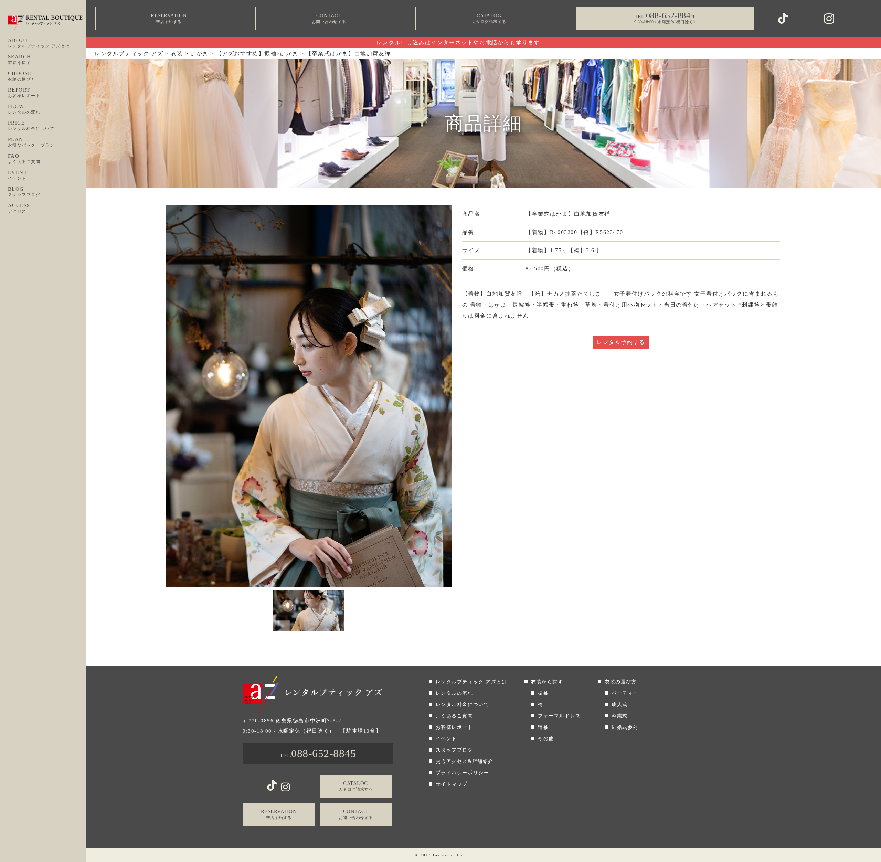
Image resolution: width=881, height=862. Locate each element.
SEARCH (20, 59)
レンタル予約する (621, 342)
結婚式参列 (625, 727)
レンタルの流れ (454, 693)
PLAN (31, 142)
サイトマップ (452, 784)
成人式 (620, 704)
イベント (446, 738)
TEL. (318, 753)
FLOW (24, 109)
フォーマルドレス (559, 716)
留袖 (543, 727)
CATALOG (489, 18)
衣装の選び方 (621, 681)
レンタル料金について (462, 704)
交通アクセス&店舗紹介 (465, 761)
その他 (546, 738)
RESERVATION (169, 18)
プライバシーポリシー (462, 772)
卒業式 (620, 716)
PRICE (31, 125)
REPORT (24, 92)
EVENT (18, 175)
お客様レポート (454, 727)
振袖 (543, 693)
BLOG (24, 191)
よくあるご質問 (454, 716)
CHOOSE (22, 76)
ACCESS (19, 208)
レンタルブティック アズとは (471, 681)
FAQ (24, 158)
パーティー (625, 693)
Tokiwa (439, 855)
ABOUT (39, 43)
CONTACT (329, 18)
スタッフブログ (454, 750)
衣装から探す (547, 681)
